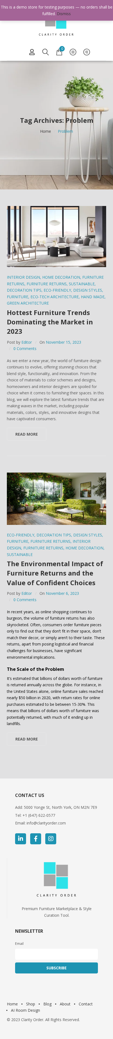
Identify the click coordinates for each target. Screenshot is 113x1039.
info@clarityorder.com (46, 823)
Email (19, 943)
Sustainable (82, 283)
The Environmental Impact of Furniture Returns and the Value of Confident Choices (55, 573)
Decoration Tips (24, 290)
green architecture (28, 303)
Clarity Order (32, 1019)
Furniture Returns (47, 283)
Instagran (50, 838)
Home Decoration (61, 277)
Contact (86, 1004)
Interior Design (23, 277)
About (65, 1004)
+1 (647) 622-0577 (38, 815)
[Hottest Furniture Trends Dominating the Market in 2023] (56, 236)
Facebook (35, 838)
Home (45, 131)
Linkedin (20, 838)
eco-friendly (57, 290)
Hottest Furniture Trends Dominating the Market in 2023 (50, 322)
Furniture (17, 296)
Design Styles (87, 290)
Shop (30, 1004)
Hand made (92, 296)
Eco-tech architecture (54, 296)
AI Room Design (25, 1010)
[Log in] (32, 52)
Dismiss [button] (64, 13)
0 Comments (24, 348)
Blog (47, 1004)
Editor (26, 342)
